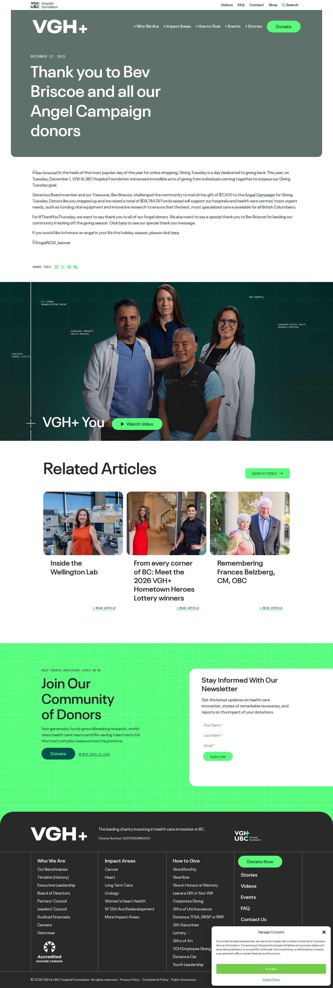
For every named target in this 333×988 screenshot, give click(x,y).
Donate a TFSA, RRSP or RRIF (198, 917)
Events (234, 26)
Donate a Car (185, 956)
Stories (255, 26)
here (123, 223)
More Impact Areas (122, 917)
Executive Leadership (56, 885)
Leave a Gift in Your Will (193, 893)
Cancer (111, 869)
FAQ (241, 5)
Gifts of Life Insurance (192, 909)
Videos (227, 5)
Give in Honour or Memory (195, 885)
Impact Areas (178, 26)
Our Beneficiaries (52, 869)
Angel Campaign (260, 195)
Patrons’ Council (52, 901)
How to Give (209, 26)
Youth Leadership (188, 964)
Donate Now (260, 861)
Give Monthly (184, 869)
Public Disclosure (183, 979)
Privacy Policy (271, 979)
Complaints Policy (155, 979)
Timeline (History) (53, 877)
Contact (256, 5)
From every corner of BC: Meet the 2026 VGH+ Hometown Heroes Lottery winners (164, 580)
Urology (112, 893)
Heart (110, 877)
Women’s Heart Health (125, 901)
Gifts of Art (183, 941)
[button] (324, 932)
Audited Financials (53, 917)
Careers (44, 925)
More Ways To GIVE (96, 754)
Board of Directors (53, 893)
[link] (83, 552)
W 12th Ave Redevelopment (129, 909)
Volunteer (46, 933)
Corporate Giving (188, 901)
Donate (284, 26)
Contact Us (253, 919)
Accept (271, 969)
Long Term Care (119, 885)
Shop (273, 5)
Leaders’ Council (52, 909)
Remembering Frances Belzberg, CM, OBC (246, 572)
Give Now (181, 877)
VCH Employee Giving (192, 948)
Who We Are (148, 26)
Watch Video (140, 424)
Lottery (180, 933)
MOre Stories (264, 474)
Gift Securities (186, 925)
